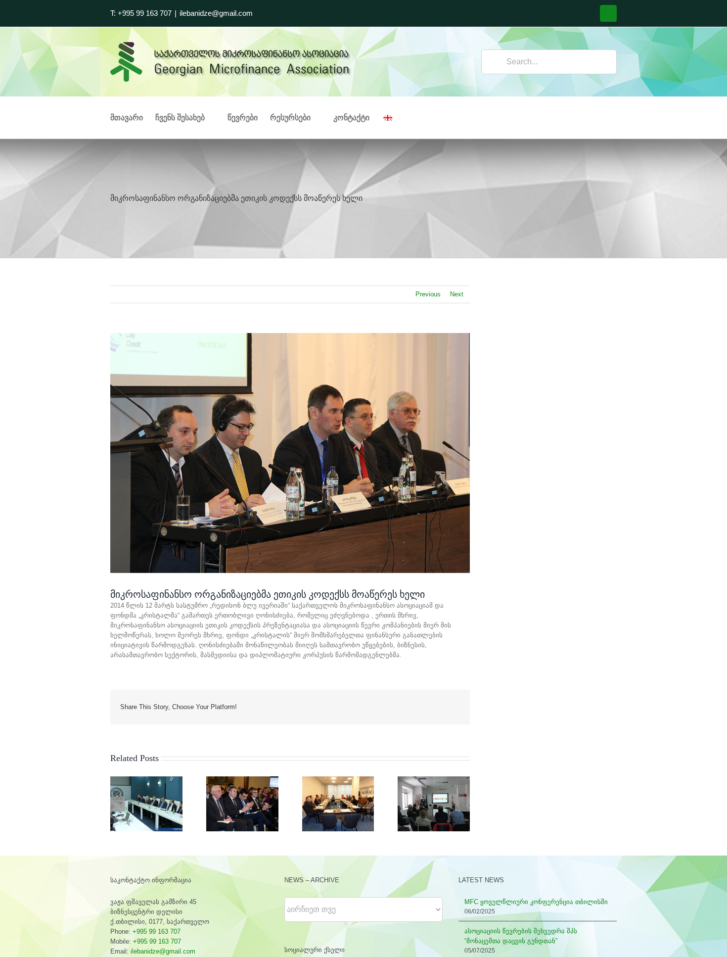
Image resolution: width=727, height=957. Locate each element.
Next (456, 294)
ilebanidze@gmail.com (216, 13)
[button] (117, 804)
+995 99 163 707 (157, 931)
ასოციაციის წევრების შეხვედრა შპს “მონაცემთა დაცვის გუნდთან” (520, 936)
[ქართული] (393, 117)
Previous (428, 294)
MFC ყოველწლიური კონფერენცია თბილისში (536, 902)
